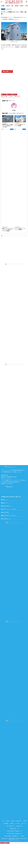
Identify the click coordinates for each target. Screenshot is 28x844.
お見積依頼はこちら (6, 518)
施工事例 (16, 5)
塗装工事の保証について (7, 506)
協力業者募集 (5, 823)
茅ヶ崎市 (18, 96)
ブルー (8, 96)
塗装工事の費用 (5, 512)
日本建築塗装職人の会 (7, 471)
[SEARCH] (26, 1)
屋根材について (5, 502)
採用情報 (25, 820)
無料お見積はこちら (7, 71)
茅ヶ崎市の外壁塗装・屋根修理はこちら (14, 833)
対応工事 (8, 5)
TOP (3, 820)
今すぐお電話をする (5, 843)
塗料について (5, 499)
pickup (3, 96)
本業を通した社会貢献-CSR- (16, 820)
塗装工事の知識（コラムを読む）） (9, 515)
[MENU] (1, 1)
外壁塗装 (9, 94)
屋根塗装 (15, 94)
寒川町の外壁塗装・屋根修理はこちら (14, 831)
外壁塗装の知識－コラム (14, 828)
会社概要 (2, 5)
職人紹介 (22, 5)
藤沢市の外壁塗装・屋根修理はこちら (11, 836)
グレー (13, 96)
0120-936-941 (10, 483)
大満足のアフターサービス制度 (8, 509)
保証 (12, 5)
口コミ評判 (17, 823)
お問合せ (22, 836)
